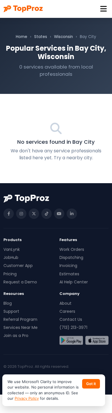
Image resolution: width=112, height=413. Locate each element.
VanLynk (11, 249)
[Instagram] (21, 214)
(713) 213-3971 (73, 327)
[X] (34, 214)
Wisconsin (63, 36)
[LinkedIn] (72, 214)
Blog (7, 303)
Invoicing (68, 265)
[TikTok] (46, 214)
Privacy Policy (27, 398)
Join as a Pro (15, 335)
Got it (91, 383)
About (65, 303)
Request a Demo (20, 282)
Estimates (69, 273)
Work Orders (71, 249)
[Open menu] (104, 9)
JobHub (10, 257)
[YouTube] (59, 214)
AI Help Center (73, 282)
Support (11, 311)
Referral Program (20, 319)
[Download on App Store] (97, 340)
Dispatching (71, 257)
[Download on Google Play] (71, 340)
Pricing (10, 273)
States (40, 36)
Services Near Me (20, 327)
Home (21, 36)
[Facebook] (8, 214)
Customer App (18, 265)
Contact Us (70, 319)
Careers (67, 311)
